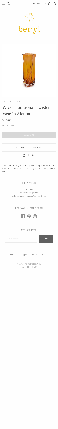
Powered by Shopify (29, 267)
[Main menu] (3, 3)
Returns (35, 255)
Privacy (44, 255)
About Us (13, 255)
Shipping (24, 255)
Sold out (29, 135)
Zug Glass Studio (12, 101)
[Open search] (8, 3)
